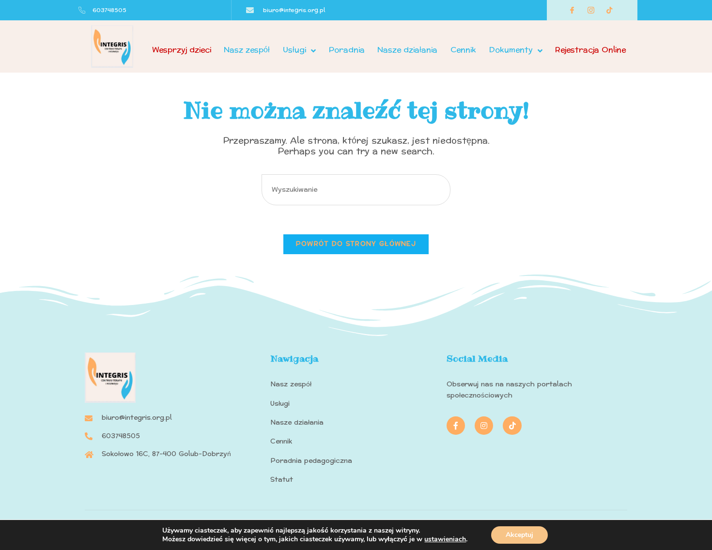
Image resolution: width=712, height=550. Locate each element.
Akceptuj (519, 534)
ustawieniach (445, 539)
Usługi (294, 50)
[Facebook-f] (456, 425)
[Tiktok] (512, 425)
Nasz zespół (247, 50)
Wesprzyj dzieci (181, 50)
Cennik (463, 50)
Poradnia (347, 50)
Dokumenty (511, 50)
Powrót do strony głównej (356, 244)
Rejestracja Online (590, 50)
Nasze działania (407, 50)
